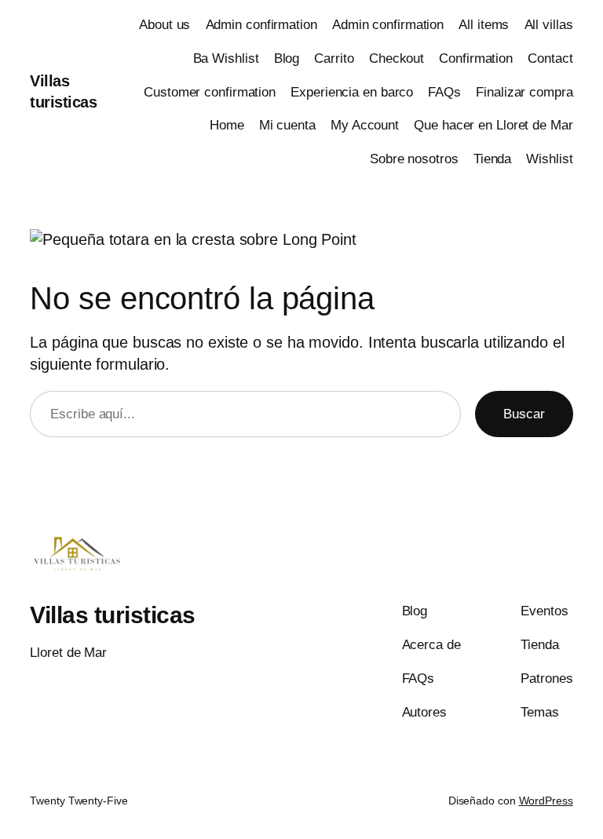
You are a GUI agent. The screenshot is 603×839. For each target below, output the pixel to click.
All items (484, 24)
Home (227, 125)
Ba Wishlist (226, 58)
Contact (550, 58)
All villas (548, 24)
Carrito (333, 58)
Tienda (492, 158)
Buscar (523, 414)
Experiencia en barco (352, 92)
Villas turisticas (113, 615)
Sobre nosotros (414, 158)
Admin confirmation (261, 24)
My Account (365, 125)
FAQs (444, 92)
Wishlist (549, 158)
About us (164, 24)
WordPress (546, 800)
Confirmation (476, 58)
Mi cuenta (287, 125)
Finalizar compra (524, 92)
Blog (287, 58)
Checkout (396, 58)
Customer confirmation (210, 92)
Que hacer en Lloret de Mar (493, 125)
